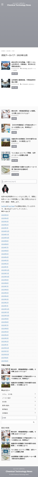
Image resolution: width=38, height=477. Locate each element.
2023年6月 (5, 289)
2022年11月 (5, 312)
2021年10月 (5, 354)
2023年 (8, 51)
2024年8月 (5, 244)
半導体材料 (25, 84)
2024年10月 (5, 238)
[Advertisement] (19, 28)
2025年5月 (5, 215)
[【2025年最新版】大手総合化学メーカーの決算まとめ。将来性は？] (5, 378)
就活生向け (31, 84)
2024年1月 (4, 267)
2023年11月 (5, 273)
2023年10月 (5, 277)
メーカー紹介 (6, 398)
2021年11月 (5, 351)
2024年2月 (5, 264)
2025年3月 (5, 221)
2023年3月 (5, 299)
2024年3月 (5, 260)
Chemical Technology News (19, 5)
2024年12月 (5, 231)
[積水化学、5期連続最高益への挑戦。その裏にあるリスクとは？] (5, 371)
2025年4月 (5, 218)
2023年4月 (5, 296)
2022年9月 (5, 319)
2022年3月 (5, 338)
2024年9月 (5, 241)
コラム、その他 (7, 394)
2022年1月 (4, 345)
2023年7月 (4, 286)
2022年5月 (5, 332)
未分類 (4, 402)
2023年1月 (4, 306)
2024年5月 (5, 254)
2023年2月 (5, 302)
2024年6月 (5, 251)
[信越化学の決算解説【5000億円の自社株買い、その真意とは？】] (5, 384)
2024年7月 (4, 247)
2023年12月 (5, 270)
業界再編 (24, 68)
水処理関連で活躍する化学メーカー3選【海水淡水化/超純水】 (23, 457)
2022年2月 (5, 341)
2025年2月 (5, 225)
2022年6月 (5, 328)
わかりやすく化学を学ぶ (19, 468)
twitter (3, 206)
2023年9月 (5, 280)
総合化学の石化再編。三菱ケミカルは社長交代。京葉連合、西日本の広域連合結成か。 (23, 64)
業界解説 (5, 409)
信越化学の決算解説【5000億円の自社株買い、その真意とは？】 (23, 384)
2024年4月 (5, 257)
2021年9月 (4, 358)
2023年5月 (5, 293)
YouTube (11, 206)
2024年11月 (5, 234)
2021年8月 (4, 361)
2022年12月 (5, 309)
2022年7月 (4, 325)
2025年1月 (4, 228)
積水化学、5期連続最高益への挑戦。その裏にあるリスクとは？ (23, 370)
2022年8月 (5, 322)
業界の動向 (5, 405)
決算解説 (5, 413)
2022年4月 (5, 335)
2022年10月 (5, 315)
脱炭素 (15, 70)
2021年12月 (5, 348)
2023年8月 (5, 283)
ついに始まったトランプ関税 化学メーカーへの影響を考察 (23, 451)
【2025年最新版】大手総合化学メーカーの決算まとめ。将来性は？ (23, 377)
